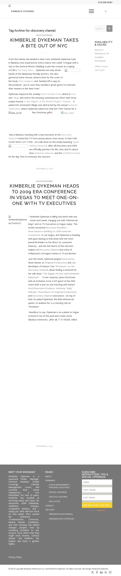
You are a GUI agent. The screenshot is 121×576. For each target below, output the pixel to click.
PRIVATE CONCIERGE (58, 492)
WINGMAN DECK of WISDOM (61, 518)
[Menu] (90, 11)
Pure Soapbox (26, 81)
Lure (73, 93)
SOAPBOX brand (71, 153)
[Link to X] (92, 572)
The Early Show (25, 70)
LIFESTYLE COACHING (58, 496)
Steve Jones (68, 258)
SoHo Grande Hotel (51, 93)
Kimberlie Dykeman (44, 153)
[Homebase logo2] (21, 11)
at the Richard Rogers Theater (47, 101)
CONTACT (49, 505)
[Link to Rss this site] (106, 572)
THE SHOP (49, 509)
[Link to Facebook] (97, 572)
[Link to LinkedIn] (101, 572)
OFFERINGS (50, 480)
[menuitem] (91, 11)
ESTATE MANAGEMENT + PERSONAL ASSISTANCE (59, 486)
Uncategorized (44, 35)
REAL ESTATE (54, 501)
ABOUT (48, 476)
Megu (16, 97)
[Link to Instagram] (110, 572)
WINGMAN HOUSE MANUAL (61, 514)
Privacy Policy (15, 557)
